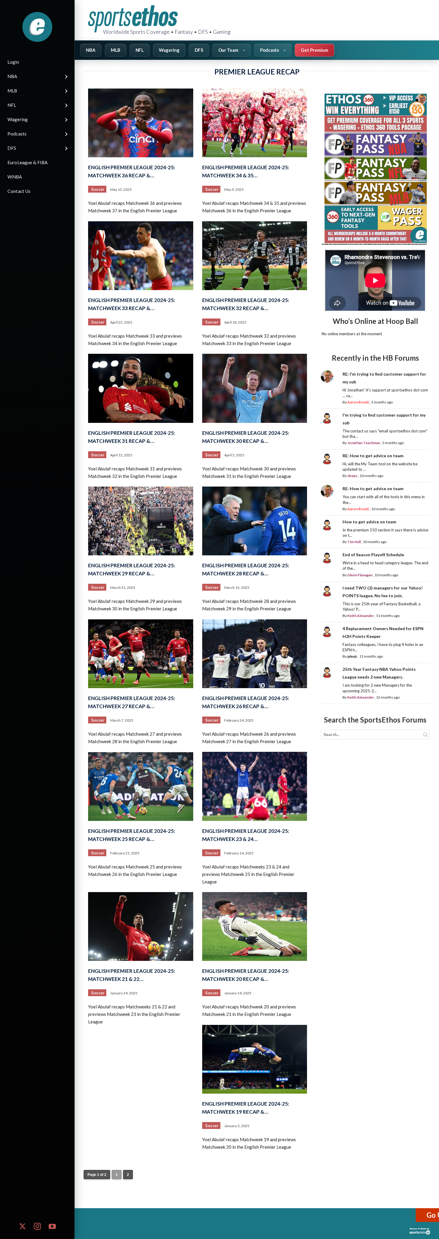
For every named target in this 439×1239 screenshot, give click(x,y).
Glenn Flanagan (359, 575)
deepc (352, 475)
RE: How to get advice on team (373, 455)
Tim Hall (354, 542)
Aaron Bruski (358, 402)
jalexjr (352, 656)
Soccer (97, 189)
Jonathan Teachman (363, 443)
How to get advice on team (369, 521)
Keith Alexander (360, 615)
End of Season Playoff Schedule (373, 554)
